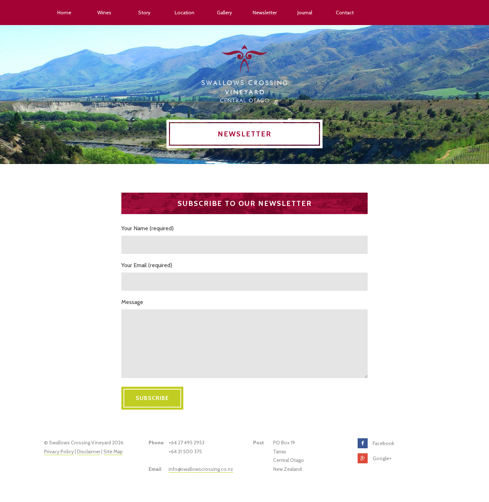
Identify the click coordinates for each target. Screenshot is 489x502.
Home (64, 12)
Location (184, 12)
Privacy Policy (59, 451)
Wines (104, 12)
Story (144, 12)
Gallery (224, 12)
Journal (304, 12)
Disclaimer (88, 451)
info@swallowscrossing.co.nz (201, 469)
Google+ (382, 458)
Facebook (383, 443)
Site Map (113, 451)
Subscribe (152, 398)
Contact (345, 12)
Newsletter (265, 12)
